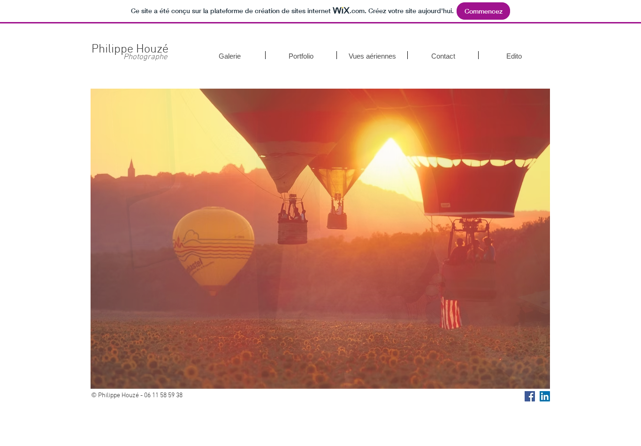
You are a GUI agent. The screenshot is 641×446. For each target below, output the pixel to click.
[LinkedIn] (545, 395)
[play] (527, 379)
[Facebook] (530, 395)
